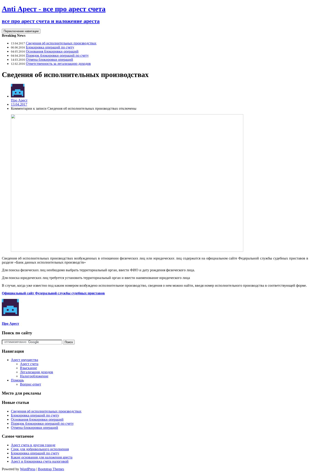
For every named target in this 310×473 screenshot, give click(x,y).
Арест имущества (24, 360)
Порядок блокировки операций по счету (57, 55)
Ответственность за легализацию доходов (58, 63)
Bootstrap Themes (51, 469)
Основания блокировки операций (52, 51)
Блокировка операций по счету (50, 47)
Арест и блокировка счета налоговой (40, 461)
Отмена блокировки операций (49, 59)
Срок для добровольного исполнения (40, 449)
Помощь (17, 380)
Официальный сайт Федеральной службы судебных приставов (53, 293)
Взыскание (28, 368)
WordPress (27, 469)
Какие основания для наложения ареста (41, 457)
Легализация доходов (36, 372)
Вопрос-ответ (30, 384)
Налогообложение (34, 376)
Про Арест (19, 100)
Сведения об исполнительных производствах (61, 43)
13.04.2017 (19, 104)
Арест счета (29, 364)
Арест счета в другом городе (33, 445)
